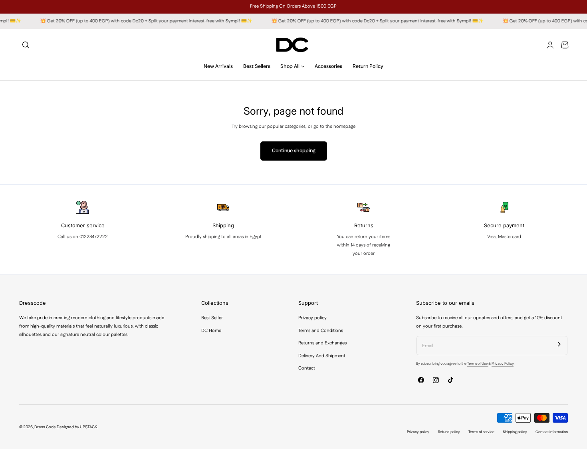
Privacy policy (312, 317)
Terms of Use (477, 363)
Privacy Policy (503, 363)
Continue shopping (293, 150)
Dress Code (45, 427)
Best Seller (212, 317)
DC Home (211, 330)
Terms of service (481, 432)
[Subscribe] (559, 344)
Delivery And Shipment (321, 355)
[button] (25, 45)
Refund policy (449, 432)
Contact (306, 368)
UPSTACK (88, 427)
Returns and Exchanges (322, 343)
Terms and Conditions (320, 330)
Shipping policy (515, 432)
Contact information (551, 432)
